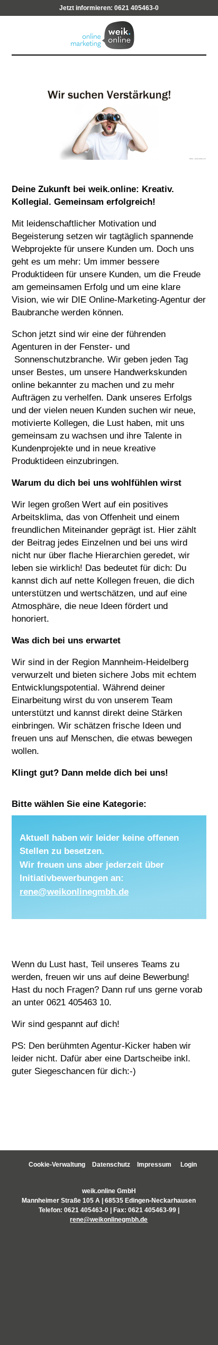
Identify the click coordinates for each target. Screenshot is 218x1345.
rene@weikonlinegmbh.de (74, 892)
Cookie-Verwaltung (57, 1164)
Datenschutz (111, 1164)
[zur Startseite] (109, 34)
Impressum (154, 1164)
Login (188, 1164)
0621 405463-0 (136, 8)
